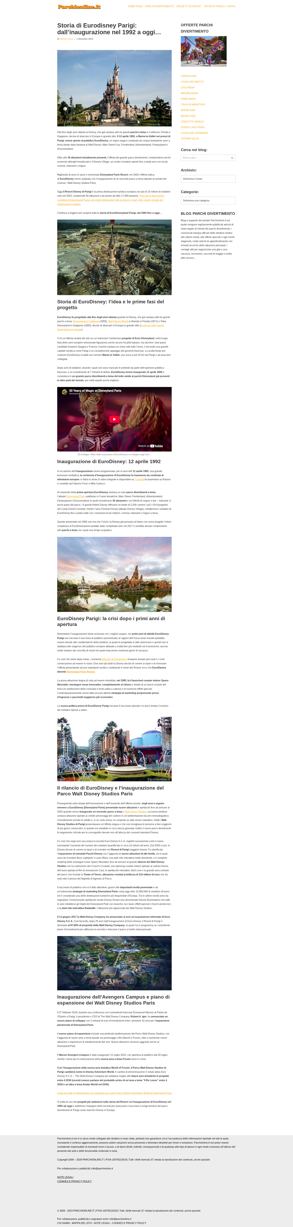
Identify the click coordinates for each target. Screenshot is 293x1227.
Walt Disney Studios (135, 811)
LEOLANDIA (188, 87)
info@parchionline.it (120, 1219)
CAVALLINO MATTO (192, 81)
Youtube (139, 479)
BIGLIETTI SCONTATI (189, 6)
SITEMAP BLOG (190, 138)
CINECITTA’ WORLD (192, 121)
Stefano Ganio (66, 39)
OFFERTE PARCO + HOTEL (220, 6)
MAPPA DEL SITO (82, 1223)
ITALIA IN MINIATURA (193, 104)
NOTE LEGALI (65, 1177)
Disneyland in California (86, 321)
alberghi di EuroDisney (114, 659)
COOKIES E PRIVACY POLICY (74, 1181)
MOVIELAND (188, 110)
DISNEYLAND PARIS (193, 127)
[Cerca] (232, 158)
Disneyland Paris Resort (81, 671)
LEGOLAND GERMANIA (194, 133)
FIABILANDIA (188, 99)
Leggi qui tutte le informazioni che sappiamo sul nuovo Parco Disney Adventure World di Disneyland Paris (114, 1093)
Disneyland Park (75, 496)
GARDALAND (188, 76)
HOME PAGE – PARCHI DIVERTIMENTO (151, 6)
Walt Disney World (118, 321)
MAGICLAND (188, 116)
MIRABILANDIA (189, 93)
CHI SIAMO (63, 1223)
